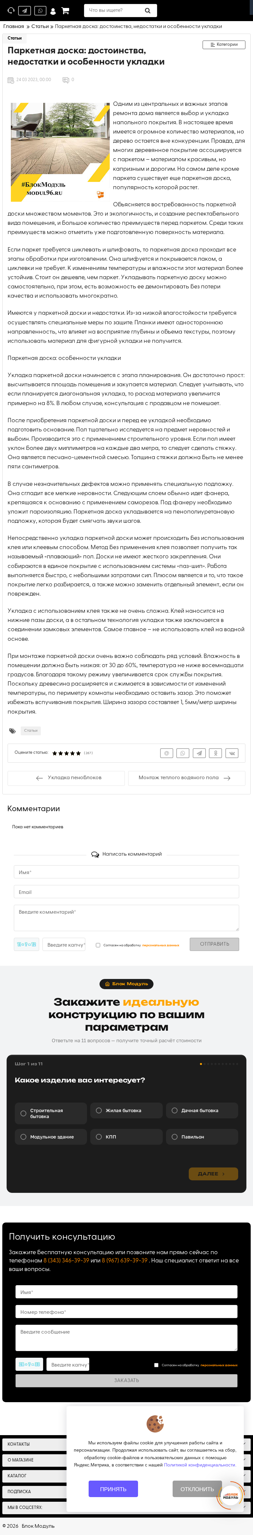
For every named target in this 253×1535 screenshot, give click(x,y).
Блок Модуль (38, 1526)
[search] (147, 10)
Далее (208, 1173)
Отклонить (197, 1489)
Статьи (15, 38)
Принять (113, 1489)
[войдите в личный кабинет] (53, 11)
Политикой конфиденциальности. (200, 1464)
